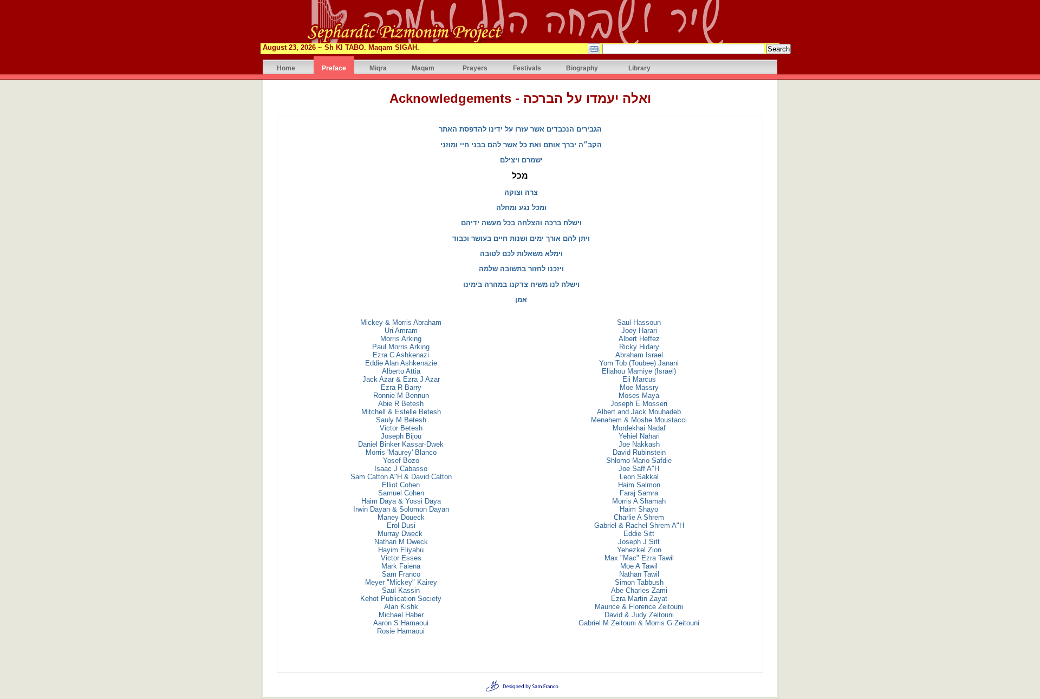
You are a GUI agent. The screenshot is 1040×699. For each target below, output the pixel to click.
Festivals (527, 67)
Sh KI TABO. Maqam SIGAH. (371, 47)
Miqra (378, 67)
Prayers (475, 67)
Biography (582, 67)
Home (286, 67)
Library (639, 67)
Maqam (423, 67)
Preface (334, 67)
